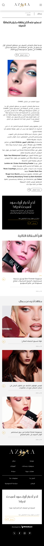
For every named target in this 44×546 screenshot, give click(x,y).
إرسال (34, 223)
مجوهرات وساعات (28, 466)
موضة (32, 461)
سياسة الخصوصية (11, 483)
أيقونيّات (12, 466)
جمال (39, 13)
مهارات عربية (30, 471)
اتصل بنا (32, 478)
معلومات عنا (13, 478)
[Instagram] (24, 533)
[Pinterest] (30, 533)
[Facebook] (19, 533)
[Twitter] (14, 533)
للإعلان (32, 483)
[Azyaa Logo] (22, 453)
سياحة (13, 471)
